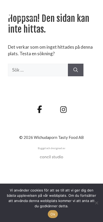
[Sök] (75, 70)
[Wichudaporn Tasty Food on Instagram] (63, 109)
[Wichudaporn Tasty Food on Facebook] (39, 109)
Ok (52, 214)
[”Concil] (51, 157)
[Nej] (96, 202)
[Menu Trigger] (90, 11)
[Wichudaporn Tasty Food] (28, 12)
